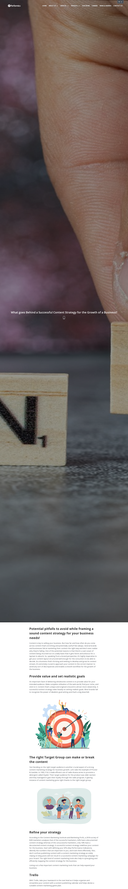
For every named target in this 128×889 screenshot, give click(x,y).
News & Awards (105, 6)
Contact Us (118, 6)
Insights (74, 6)
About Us (52, 6)
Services (63, 6)
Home (44, 6)
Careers (95, 6)
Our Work (86, 6)
